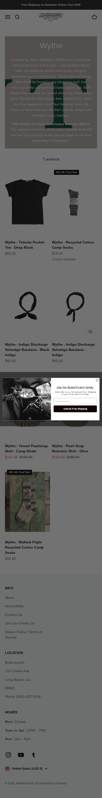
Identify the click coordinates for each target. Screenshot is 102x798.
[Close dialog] (97, 380)
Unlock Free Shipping (75, 408)
